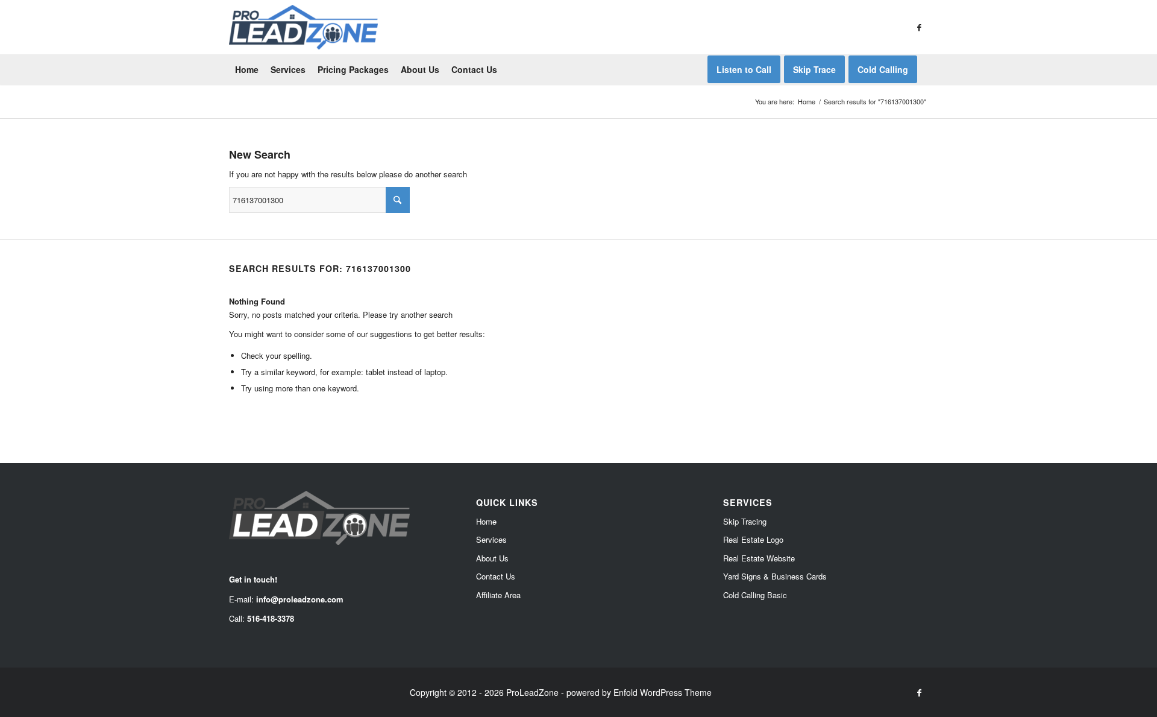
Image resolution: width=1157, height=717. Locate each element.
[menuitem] (247, 69)
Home (486, 521)
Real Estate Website (759, 558)
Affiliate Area (498, 595)
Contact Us (495, 576)
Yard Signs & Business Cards (775, 576)
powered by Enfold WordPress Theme (639, 692)
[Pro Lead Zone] (303, 27)
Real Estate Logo (753, 539)
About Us (492, 558)
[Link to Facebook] (919, 27)
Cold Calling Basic (755, 595)
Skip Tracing (745, 521)
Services (491, 539)
